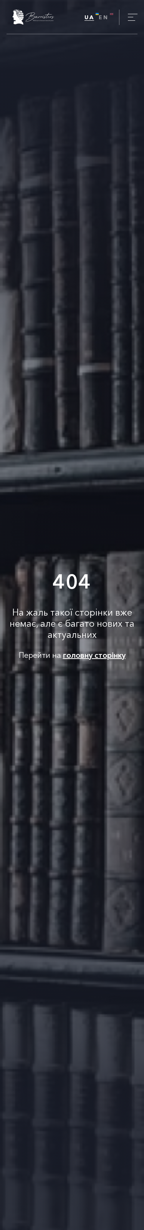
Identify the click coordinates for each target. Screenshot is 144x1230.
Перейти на (72, 655)
